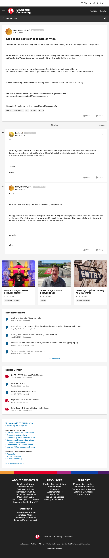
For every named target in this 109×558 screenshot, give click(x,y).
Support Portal (83, 494)
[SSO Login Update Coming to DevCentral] (90, 273)
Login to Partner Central (25, 520)
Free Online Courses (54, 497)
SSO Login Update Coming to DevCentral (90, 292)
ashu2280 (27, 321)
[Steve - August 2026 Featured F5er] (54, 273)
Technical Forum (11, 18)
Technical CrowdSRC (25, 492)
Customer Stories (54, 492)
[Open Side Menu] (4, 11)
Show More (56, 358)
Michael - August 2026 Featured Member (16, 292)
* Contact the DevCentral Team (19, 444)
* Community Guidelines (16, 435)
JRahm (25, 402)
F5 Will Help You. (19, 423)
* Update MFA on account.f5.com (20, 447)
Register (93, 11)
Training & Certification (54, 499)
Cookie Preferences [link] (54, 548)
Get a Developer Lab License (25, 499)
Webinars (54, 494)
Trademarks (24, 544)
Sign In (103, 11)
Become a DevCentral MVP (25, 502)
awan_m (26, 354)
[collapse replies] (3, 132)
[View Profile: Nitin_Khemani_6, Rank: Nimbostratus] (8, 31)
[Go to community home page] (19, 11)
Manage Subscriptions (83, 484)
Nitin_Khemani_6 (20, 30)
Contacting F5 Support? (16, 425)
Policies (34, 544)
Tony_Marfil (27, 378)
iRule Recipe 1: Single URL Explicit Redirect (30, 408)
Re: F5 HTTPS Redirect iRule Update (27, 375)
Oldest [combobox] (103, 125)
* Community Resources (15, 442)
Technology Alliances (25, 515)
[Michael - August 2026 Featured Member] (18, 273)
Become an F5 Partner (25, 517)
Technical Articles (25, 489)
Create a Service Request (83, 489)
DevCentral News (10, 297)
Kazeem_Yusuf (29, 329)
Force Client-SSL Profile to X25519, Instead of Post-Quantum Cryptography (44, 343)
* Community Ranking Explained (19, 440)
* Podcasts (10, 454)
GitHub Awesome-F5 (14, 463)
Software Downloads (83, 492)
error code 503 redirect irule (23, 391)
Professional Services (84, 486)
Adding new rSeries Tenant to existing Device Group (34, 334)
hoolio (17, 133)
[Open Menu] (105, 18)
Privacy (41, 544)
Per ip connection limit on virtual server (28, 351)
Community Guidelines (25, 494)
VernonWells (27, 411)
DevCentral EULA (25, 497)
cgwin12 (26, 394)
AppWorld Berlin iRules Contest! (25, 400)
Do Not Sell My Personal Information (76, 544)
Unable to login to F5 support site (26, 318)
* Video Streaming (13, 459)
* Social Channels (13, 456)
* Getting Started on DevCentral (19, 433)
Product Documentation (54, 484)
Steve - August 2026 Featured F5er (51, 292)
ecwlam (26, 386)
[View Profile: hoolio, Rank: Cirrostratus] (11, 134)
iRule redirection (18, 383)
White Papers (54, 486)
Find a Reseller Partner (25, 512)
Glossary (54, 489)
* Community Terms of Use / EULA (20, 437)
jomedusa (27, 337)
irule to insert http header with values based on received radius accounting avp (46, 326)
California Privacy (53, 544)
